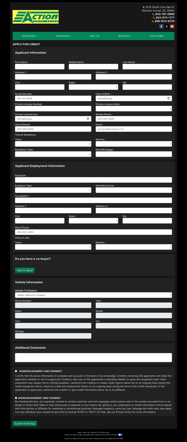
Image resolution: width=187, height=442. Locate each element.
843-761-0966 (164, 14)
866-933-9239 (164, 21)
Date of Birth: (103, 93)
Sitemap (98, 435)
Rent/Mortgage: (104, 149)
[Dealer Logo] (36, 17)
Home (79, 432)
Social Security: (23, 93)
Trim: (18, 321)
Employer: (20, 175)
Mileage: (19, 331)
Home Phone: (22, 124)
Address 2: (102, 72)
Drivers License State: (108, 104)
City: (17, 82)
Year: (98, 300)
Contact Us (94, 432)
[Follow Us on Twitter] (167, 26)
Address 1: (21, 72)
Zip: (125, 82)
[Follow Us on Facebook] (161, 26)
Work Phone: (22, 227)
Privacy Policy (124, 412)
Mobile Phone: (104, 114)
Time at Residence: (25, 134)
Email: (99, 124)
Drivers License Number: (29, 104)
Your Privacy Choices (109, 435)
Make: (18, 310)
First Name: (21, 62)
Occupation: (22, 195)
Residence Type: (24, 149)
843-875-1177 (165, 17)
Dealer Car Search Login (73, 435)
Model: (99, 310)
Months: (100, 139)
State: (72, 82)
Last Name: (129, 62)
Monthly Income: (105, 185)
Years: (18, 139)
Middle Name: (76, 62)
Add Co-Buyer (25, 270)
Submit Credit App (24, 423)
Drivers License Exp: (26, 114)
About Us (86, 432)
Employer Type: (23, 185)
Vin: (98, 321)
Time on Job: (22, 237)
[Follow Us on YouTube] (172, 26)
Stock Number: (23, 300)
